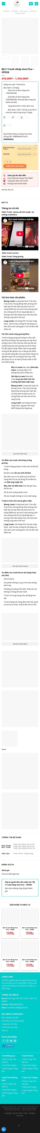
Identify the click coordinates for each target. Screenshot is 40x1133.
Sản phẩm (14, 11)
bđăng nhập (17, 888)
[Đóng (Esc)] (2, 1120)
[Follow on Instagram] (7, 1041)
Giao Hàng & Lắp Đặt (10, 1017)
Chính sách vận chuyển (29, 1108)
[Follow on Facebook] (3, 1041)
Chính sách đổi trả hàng (11, 1108)
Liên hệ (4, 1030)
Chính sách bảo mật (9, 1027)
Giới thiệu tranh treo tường (12, 1021)
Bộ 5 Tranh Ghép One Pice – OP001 (10, 928)
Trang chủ (6, 11)
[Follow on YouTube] (11, 1041)
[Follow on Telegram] (15, 1041)
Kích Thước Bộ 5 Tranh (8, 148)
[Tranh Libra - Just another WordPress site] (17, 3)
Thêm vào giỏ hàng (14, 166)
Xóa (35, 145)
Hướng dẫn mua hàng (9, 1107)
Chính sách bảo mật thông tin (28, 1107)
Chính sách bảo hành (29, 1110)
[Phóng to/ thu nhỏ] (8, 1120)
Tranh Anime (24, 11)
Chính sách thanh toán (12, 1110)
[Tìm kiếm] (36, 4)
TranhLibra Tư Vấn (9, 1024)
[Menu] (3, 4)
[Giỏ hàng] (31, 4)
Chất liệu (6, 154)
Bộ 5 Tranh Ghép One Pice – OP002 (29, 960)
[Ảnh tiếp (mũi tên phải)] (8, 1129)
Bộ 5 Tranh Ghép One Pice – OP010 (10, 960)
